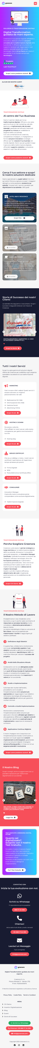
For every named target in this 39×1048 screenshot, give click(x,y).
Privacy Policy (8, 995)
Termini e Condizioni (29, 995)
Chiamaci (19, 924)
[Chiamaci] (19, 918)
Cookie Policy (18, 995)
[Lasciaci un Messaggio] (19, 940)
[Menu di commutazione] (35, 3)
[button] (3, 332)
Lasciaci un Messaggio (19, 946)
